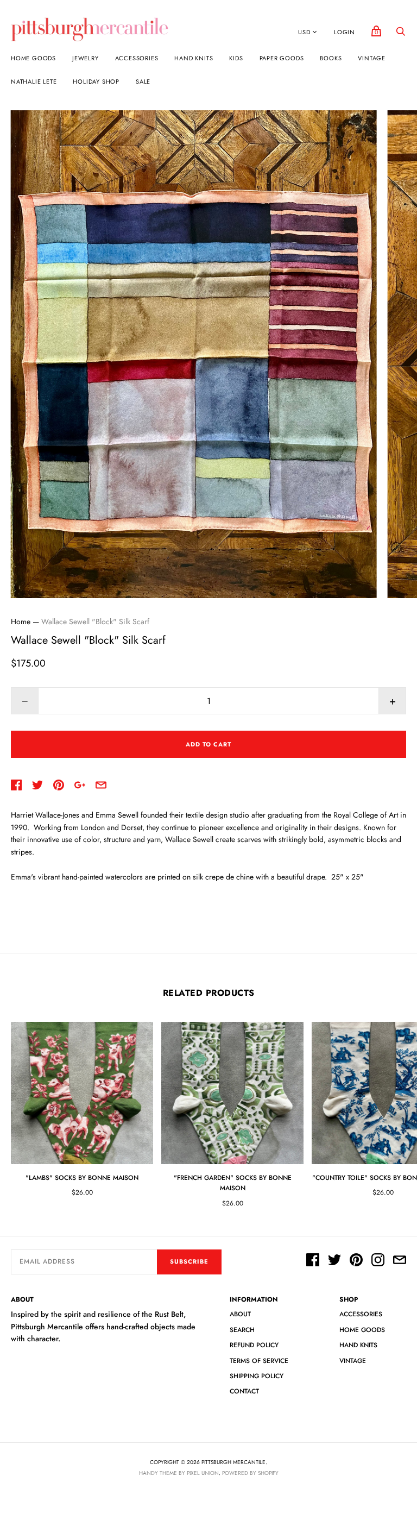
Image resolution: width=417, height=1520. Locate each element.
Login (344, 32)
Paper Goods (282, 58)
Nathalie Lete (33, 81)
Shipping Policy (256, 1376)
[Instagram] (377, 1261)
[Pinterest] (356, 1261)
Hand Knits (193, 58)
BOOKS (331, 58)
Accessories (137, 58)
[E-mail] (399, 1261)
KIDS (236, 58)
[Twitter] (334, 1261)
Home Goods (33, 58)
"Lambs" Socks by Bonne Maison (82, 1178)
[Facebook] (312, 1261)
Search (242, 1330)
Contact (244, 1391)
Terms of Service (259, 1361)
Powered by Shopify (250, 1473)
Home (20, 621)
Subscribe (189, 1261)
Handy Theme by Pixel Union (179, 1473)
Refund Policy (254, 1345)
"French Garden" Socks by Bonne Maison (233, 1183)
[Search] (400, 34)
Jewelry (85, 58)
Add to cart (208, 744)
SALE (143, 81)
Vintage (372, 58)
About (240, 1314)
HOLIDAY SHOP (96, 81)
